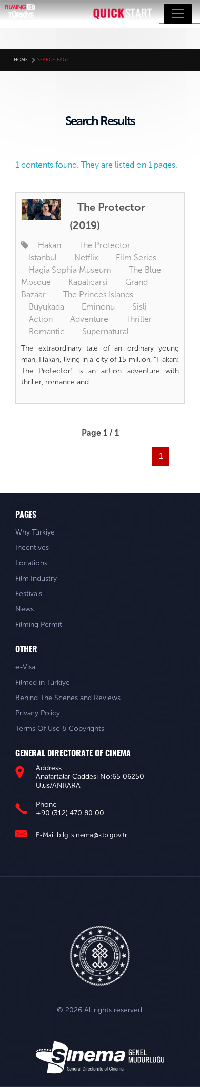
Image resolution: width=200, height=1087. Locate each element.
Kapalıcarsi (88, 282)
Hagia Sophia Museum (70, 270)
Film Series (136, 257)
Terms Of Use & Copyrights (59, 728)
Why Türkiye (35, 532)
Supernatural (105, 331)
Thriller (139, 319)
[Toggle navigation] (178, 14)
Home (21, 60)
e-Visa (25, 667)
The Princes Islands (98, 294)
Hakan (49, 245)
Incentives (32, 547)
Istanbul (43, 257)
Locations (31, 563)
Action (41, 319)
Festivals (28, 593)
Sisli (139, 307)
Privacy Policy (37, 713)
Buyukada (46, 307)
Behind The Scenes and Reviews (68, 697)
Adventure (89, 319)
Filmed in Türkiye (42, 682)
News (24, 609)
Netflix (86, 257)
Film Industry (36, 578)
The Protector (104, 245)
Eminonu (98, 307)
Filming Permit (38, 624)
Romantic (47, 331)
